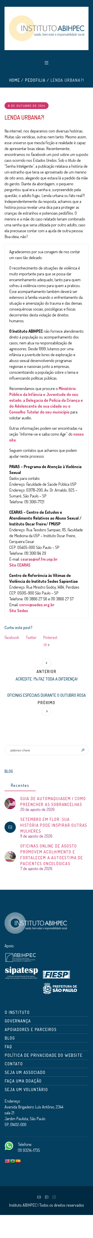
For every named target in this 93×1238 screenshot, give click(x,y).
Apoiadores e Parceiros (31, 1029)
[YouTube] (39, 1197)
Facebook (12, 637)
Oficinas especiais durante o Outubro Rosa (46, 695)
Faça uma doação (23, 1080)
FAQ (8, 1046)
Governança (18, 1020)
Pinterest (50, 637)
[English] (7, 1161)
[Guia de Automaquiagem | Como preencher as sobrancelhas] (10, 802)
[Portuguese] (12, 1161)
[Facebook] (46, 1197)
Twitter (31, 637)
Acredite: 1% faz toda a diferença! (46, 678)
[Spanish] (18, 1161)
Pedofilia (35, 80)
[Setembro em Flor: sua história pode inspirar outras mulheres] (10, 827)
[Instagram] (54, 1197)
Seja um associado (25, 1072)
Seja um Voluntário (26, 1089)
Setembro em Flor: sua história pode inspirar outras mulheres (53, 825)
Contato (14, 1063)
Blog (10, 1038)
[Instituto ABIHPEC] (46, 28)
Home (14, 80)
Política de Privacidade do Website (43, 1055)
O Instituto (17, 1012)
